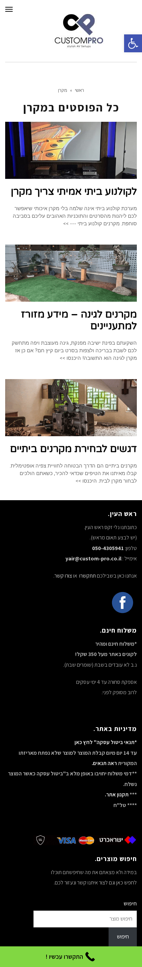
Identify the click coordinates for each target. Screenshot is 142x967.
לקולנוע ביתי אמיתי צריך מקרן (74, 191)
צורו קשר (63, 575)
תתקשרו (87, 575)
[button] (133, 43)
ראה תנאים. (104, 763)
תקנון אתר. (117, 794)
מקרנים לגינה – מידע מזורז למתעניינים (79, 320)
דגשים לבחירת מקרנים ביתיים (73, 449)
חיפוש (130, 903)
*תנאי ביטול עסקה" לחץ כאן (105, 742)
